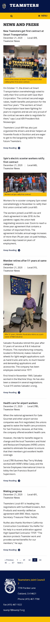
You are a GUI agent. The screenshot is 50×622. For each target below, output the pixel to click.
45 (6, 562)
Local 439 (32, 37)
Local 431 (32, 494)
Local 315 (32, 267)
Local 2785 (32, 406)
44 (40, 560)
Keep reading (10, 148)
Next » (20, 562)
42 (29, 560)
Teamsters (24, 5)
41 (24, 560)
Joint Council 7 (23, 9)
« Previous (9, 560)
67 (13, 562)
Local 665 (32, 165)
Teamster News (11, 41)
